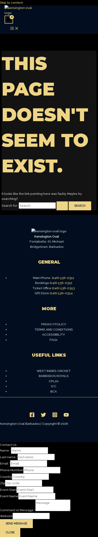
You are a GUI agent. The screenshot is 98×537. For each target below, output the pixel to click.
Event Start (8, 490)
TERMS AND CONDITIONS (53, 329)
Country (6, 476)
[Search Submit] (62, 205)
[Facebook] (32, 416)
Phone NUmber (11, 470)
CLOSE (10, 532)
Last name (9, 457)
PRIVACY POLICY (53, 324)
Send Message (16, 523)
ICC (53, 386)
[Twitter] (43, 416)
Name (5, 450)
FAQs (53, 340)
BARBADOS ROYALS (54, 376)
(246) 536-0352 (61, 283)
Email (5, 463)
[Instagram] (54, 416)
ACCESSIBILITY (53, 334)
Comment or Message (17, 510)
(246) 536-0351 (63, 278)
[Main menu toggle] (14, 29)
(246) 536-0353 (63, 288)
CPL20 (54, 381)
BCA (53, 391)
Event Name (9, 496)
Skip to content (11, 2)
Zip (2, 483)
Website (6, 516)
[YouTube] (66, 416)
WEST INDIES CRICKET (54, 371)
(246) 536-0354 (61, 293)
